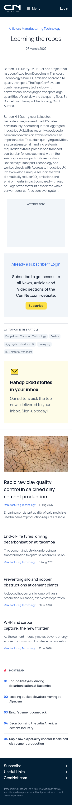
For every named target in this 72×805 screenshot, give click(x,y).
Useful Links (14, 771)
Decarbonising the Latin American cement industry (33, 725)
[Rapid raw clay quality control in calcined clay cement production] (36, 454)
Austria (55, 336)
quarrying (44, 344)
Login (64, 8)
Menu (36, 8)
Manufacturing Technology (41, 28)
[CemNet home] (12, 8)
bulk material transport (18, 352)
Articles (14, 28)
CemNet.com (15, 777)
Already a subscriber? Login (36, 264)
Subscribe (36, 306)
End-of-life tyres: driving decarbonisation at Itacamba (30, 683)
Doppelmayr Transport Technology (25, 336)
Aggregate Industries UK (19, 344)
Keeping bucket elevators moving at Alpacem (35, 699)
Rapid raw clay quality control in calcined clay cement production (29, 489)
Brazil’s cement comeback (27, 712)
